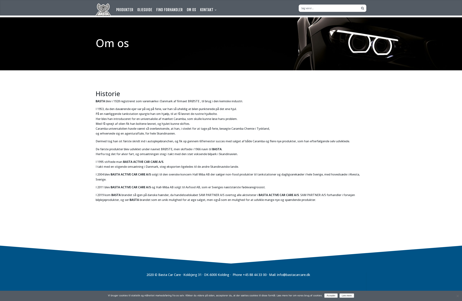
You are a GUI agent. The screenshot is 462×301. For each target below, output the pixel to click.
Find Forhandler (169, 10)
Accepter (331, 295)
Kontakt (206, 10)
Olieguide (144, 10)
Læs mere (347, 295)
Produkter (124, 10)
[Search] (362, 8)
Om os (191, 10)
